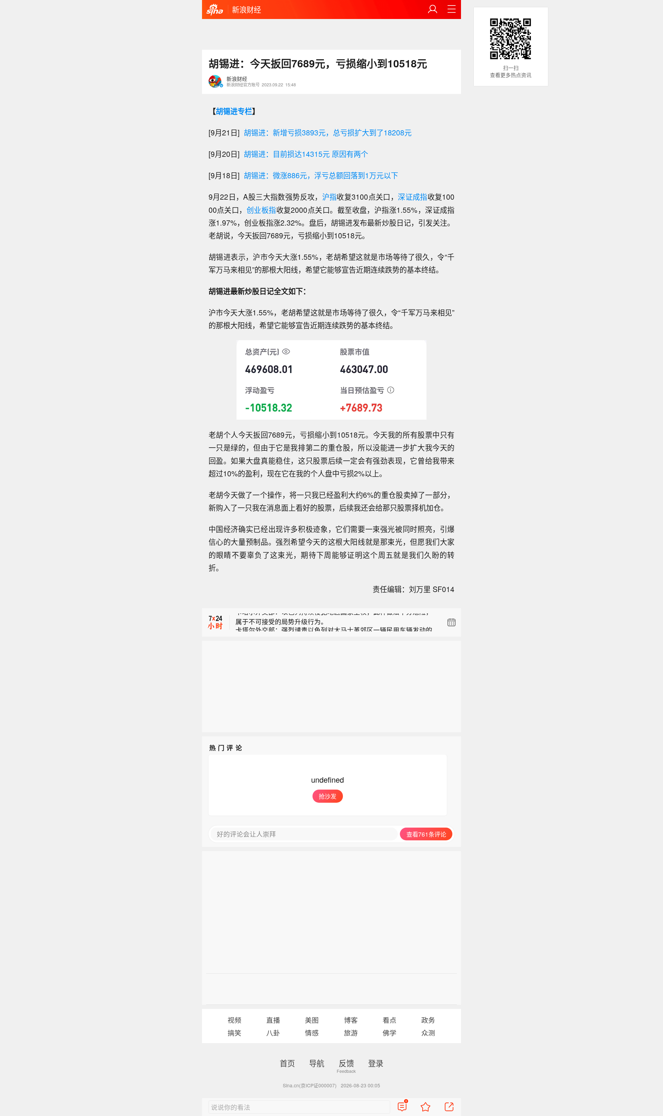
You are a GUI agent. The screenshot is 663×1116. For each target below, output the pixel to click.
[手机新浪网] (214, 10)
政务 (428, 1020)
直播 (273, 1020)
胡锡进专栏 (234, 111)
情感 (312, 1033)
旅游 (351, 1033)
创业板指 (261, 209)
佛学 (389, 1033)
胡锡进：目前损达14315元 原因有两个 (306, 154)
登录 (375, 1062)
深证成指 (412, 196)
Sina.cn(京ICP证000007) (310, 1085)
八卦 (273, 1033)
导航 (316, 1062)
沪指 (329, 196)
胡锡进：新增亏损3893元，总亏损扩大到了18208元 (328, 132)
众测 (428, 1033)
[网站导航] (451, 9)
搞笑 (234, 1033)
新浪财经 (246, 9)
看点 (389, 1020)
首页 (287, 1062)
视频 (234, 1020)
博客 (351, 1020)
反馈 (346, 1062)
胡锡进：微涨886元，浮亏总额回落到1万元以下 (321, 175)
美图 (312, 1020)
